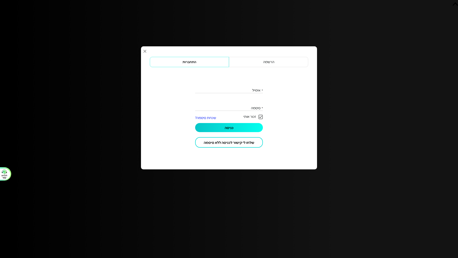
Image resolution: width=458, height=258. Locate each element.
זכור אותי (249, 116)
